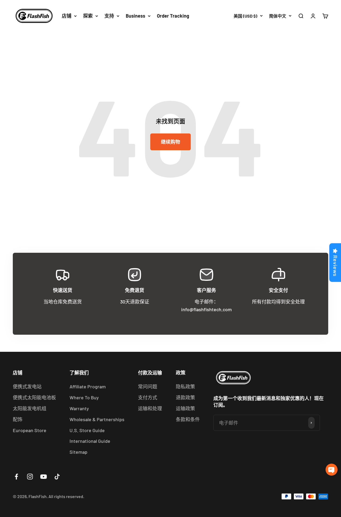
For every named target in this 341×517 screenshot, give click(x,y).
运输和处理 (150, 408)
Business (135, 16)
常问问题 (147, 386)
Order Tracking (173, 16)
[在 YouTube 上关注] (43, 476)
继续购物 (170, 142)
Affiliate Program (88, 386)
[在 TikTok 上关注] (57, 476)
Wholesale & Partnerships (97, 419)
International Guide (90, 441)
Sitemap (78, 452)
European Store (29, 430)
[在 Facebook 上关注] (16, 476)
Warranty (79, 408)
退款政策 (185, 397)
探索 (88, 16)
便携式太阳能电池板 (34, 397)
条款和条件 (188, 419)
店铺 (66, 16)
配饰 (17, 419)
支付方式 (147, 397)
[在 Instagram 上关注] (30, 476)
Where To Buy (84, 397)
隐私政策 (185, 386)
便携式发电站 (27, 386)
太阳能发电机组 (29, 408)
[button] (332, 470)
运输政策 (185, 408)
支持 (109, 16)
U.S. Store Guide (87, 430)
